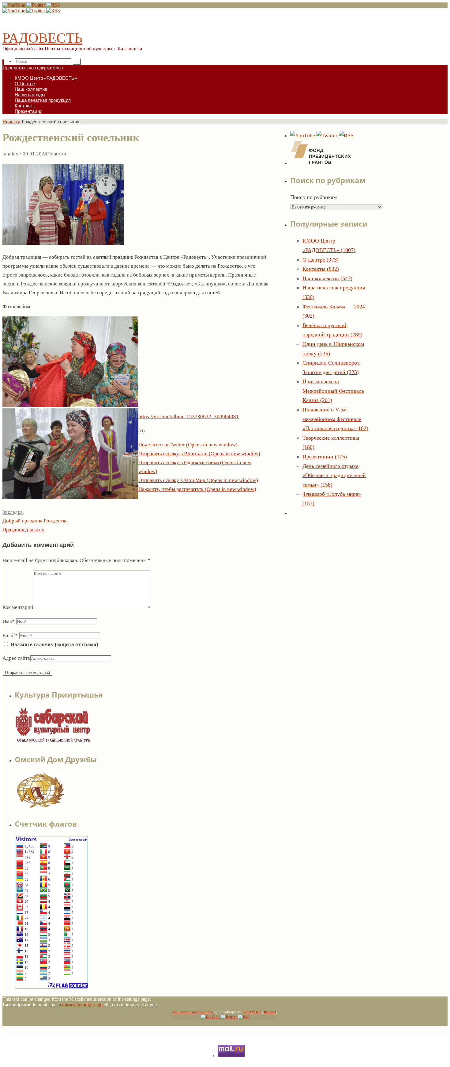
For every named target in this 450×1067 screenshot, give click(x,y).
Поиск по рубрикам (313, 197)
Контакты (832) (320, 269)
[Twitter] (36, 5)
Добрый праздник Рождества (35, 521)
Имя (8, 621)
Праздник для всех (23, 530)
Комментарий (17, 607)
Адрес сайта (16, 658)
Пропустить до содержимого (32, 67)
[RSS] (53, 5)
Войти (270, 1012)
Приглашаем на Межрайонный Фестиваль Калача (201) (333, 390)
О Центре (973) (320, 260)
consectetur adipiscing (81, 1004)
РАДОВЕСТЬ (42, 38)
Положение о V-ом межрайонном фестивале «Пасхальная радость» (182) (335, 419)
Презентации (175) (324, 456)
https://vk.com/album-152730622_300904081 (188, 416)
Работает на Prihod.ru (193, 1012)
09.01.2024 (35, 154)
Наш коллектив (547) (327, 278)
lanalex (10, 154)
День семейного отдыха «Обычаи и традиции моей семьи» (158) (334, 475)
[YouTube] (14, 5)
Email (10, 635)
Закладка (12, 512)
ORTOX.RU (251, 1012)
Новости (11, 121)
